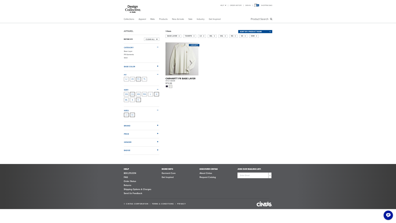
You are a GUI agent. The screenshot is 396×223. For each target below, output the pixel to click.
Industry (200, 19)
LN (132, 79)
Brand (127, 125)
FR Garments (129, 54)
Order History (236, 5)
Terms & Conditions (163, 204)
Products (163, 19)
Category (129, 47)
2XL (126, 94)
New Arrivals (178, 19)
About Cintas (206, 173)
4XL (138, 94)
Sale (190, 19)
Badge (127, 150)
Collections (129, 19)
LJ (126, 79)
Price (126, 134)
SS (132, 115)
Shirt (126, 58)
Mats (152, 19)
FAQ (126, 177)
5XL (144, 94)
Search (260, 19)
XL (138, 99)
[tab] (141, 46)
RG (138, 79)
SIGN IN (248, 5)
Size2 (126, 110)
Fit (125, 74)
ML (126, 99)
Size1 (126, 89)
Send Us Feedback (133, 193)
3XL (132, 94)
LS (126, 115)
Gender (127, 142)
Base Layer (128, 51)
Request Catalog (208, 177)
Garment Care (169, 173)
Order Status (130, 181)
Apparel (142, 19)
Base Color (129, 66)
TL (145, 79)
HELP (222, 5)
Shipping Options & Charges (137, 189)
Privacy (181, 204)
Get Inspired (215, 19)
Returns (127, 185)
